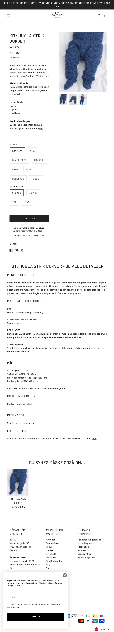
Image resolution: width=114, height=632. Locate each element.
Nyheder (50, 539)
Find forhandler (54, 560)
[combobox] (102, 629)
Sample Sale (52, 543)
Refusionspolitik (86, 557)
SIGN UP (35, 617)
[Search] (99, 15)
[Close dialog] (65, 575)
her (41, 128)
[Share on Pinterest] (23, 249)
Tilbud (49, 546)
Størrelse (17, 186)
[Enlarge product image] (83, 62)
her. (94, 438)
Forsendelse (84, 546)
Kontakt (82, 550)
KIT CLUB (51, 553)
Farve (13, 144)
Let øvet (15, 46)
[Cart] (105, 15)
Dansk (102, 629)
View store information (28, 235)
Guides (49, 550)
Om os (49, 568)
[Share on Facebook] (11, 249)
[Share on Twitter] (17, 249)
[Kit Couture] (57, 14)
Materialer (51, 557)
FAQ (48, 564)
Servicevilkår (84, 553)
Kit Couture (38, 227)
